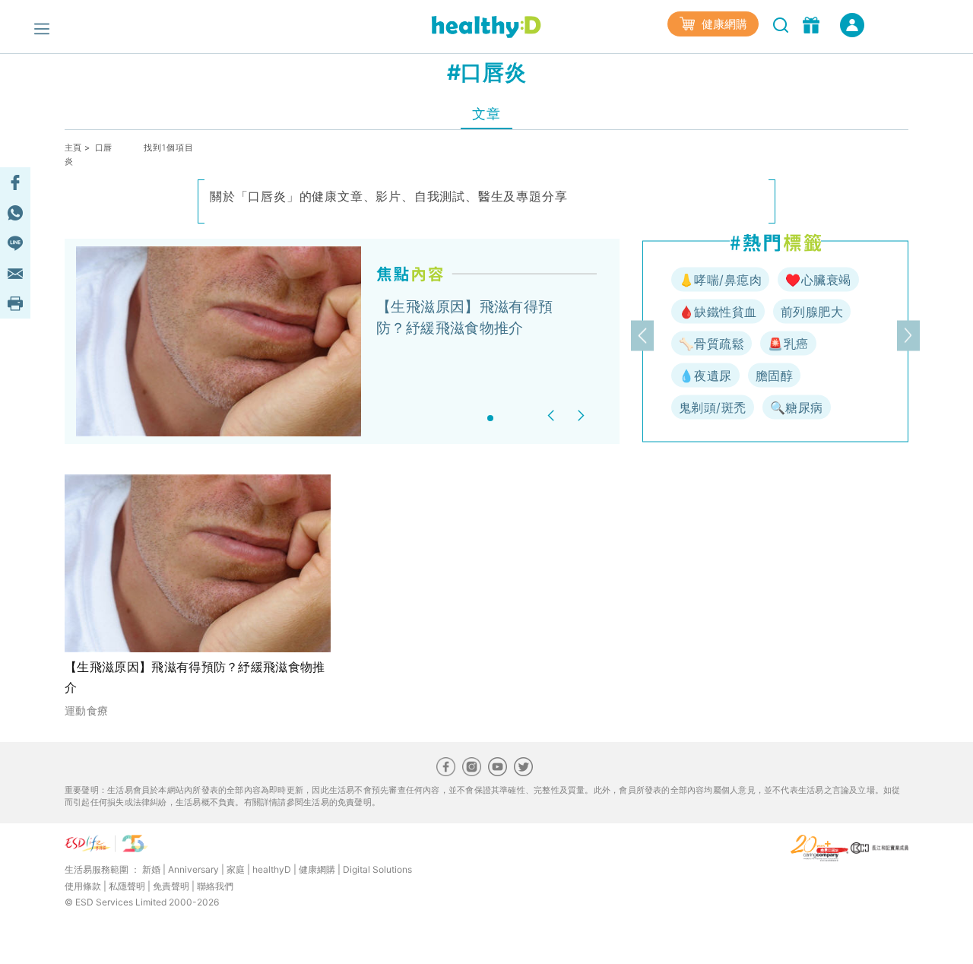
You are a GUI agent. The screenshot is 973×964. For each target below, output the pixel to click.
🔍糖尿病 (796, 407)
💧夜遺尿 (705, 375)
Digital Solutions (377, 869)
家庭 (236, 869)
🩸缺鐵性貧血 (718, 311)
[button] (553, 415)
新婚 (151, 869)
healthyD (271, 869)
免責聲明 (171, 886)
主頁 (73, 147)
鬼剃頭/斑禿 (712, 407)
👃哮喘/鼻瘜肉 (720, 279)
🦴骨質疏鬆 (711, 343)
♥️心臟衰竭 (818, 279)
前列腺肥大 (812, 311)
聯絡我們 (215, 886)
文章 (486, 114)
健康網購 (723, 24)
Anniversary (193, 869)
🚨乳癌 (788, 343)
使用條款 (83, 886)
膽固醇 (774, 375)
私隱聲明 (127, 886)
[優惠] (813, 23)
